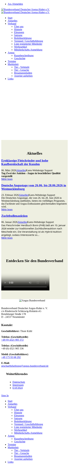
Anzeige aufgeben (23, 75)
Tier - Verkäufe (21, 67)
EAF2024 (18, 387)
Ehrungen (19, 32)
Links (10, 78)
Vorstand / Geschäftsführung (28, 41)
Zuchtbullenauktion (14, 215)
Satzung (18, 35)
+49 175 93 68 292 (11, 357)
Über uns (18, 26)
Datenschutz (19, 382)
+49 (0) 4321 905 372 (12, 339)
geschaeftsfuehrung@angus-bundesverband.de (24, 366)
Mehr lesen (7, 179)
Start (10, 17)
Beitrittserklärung (23, 38)
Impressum (18, 385)
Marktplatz (13, 64)
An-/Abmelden (15, 4)
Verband (12, 23)
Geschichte (19, 58)
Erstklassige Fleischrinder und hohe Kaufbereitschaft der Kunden (24, 162)
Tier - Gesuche (21, 70)
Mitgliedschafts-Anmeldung (28, 49)
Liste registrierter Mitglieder (28, 44)
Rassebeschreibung (24, 55)
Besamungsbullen (23, 73)
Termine (12, 61)
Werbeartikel (20, 46)
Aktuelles (12, 20)
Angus (11, 52)
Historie (18, 29)
